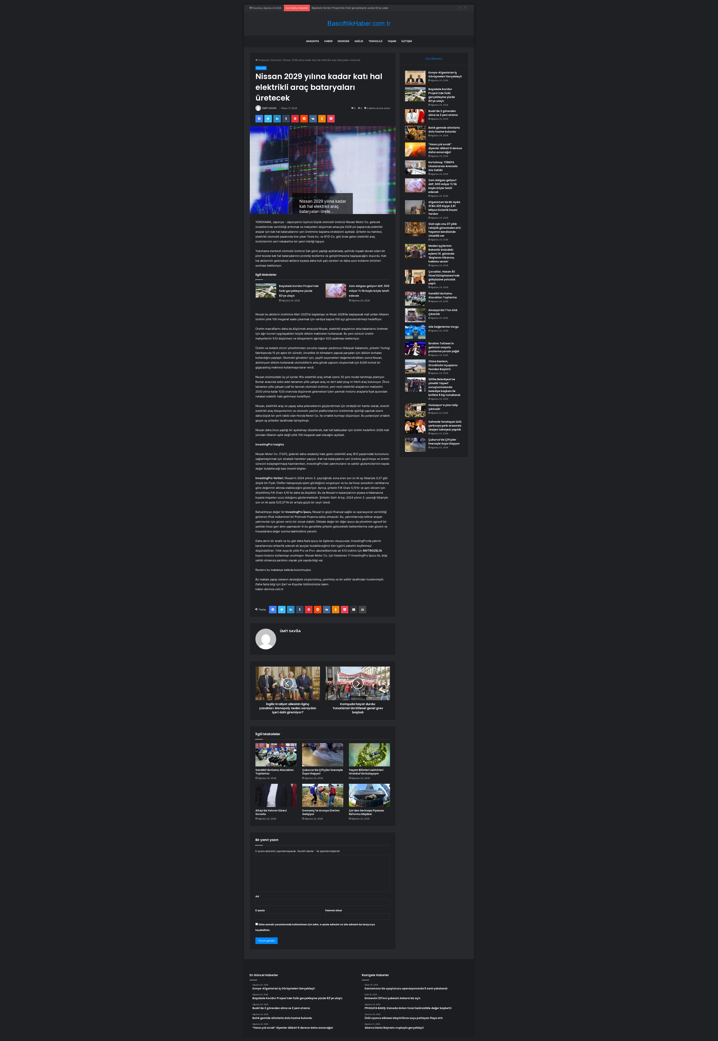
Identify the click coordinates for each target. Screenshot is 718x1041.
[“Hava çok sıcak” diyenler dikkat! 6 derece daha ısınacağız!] (415, 149)
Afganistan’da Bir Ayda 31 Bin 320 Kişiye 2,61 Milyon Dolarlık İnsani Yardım (444, 208)
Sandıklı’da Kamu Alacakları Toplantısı (274, 771)
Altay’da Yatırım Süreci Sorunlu (271, 812)
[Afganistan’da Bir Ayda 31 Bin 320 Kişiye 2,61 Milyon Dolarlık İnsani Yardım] (415, 207)
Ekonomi (343, 41)
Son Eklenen (434, 58)
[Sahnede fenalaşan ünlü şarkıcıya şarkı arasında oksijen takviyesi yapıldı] (415, 427)
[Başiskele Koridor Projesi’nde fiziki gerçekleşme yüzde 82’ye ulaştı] (266, 291)
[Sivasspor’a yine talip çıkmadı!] (415, 410)
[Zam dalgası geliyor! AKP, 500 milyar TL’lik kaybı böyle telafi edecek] (336, 291)
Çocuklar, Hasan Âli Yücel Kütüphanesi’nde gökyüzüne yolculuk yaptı (444, 277)
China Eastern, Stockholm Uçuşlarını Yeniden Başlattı (443, 365)
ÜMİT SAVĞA (269, 108)
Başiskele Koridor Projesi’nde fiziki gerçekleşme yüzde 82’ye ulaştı (299, 291)
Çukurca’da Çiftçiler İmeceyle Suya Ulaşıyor (322, 771)
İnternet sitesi (333, 910)
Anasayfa (312, 41)
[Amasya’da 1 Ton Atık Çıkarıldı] (415, 315)
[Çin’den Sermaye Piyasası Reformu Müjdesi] (369, 795)
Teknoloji (375, 41)
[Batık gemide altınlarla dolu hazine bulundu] (415, 133)
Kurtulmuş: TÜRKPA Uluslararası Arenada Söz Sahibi (443, 166)
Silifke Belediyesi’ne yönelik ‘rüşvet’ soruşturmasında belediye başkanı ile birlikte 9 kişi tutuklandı (444, 387)
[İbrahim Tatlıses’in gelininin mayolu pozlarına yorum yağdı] (415, 349)
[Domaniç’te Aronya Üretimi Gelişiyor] (322, 795)
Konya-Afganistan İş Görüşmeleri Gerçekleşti (445, 74)
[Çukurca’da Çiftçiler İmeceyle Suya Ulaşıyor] (322, 754)
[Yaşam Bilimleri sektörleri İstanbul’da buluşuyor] (369, 754)
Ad (258, 896)
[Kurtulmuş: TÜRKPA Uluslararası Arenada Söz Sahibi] (415, 167)
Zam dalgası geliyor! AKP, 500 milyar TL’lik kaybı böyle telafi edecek (369, 291)
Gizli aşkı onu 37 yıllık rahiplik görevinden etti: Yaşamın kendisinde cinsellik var (444, 230)
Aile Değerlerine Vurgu (443, 327)
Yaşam (392, 41)
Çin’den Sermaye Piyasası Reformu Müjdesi (366, 812)
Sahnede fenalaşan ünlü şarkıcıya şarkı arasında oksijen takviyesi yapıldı (444, 425)
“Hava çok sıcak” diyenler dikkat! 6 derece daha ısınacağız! (445, 148)
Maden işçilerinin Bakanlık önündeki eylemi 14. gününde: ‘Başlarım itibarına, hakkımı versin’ (441, 253)
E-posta (261, 910)
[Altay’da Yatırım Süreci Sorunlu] (276, 795)
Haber (328, 41)
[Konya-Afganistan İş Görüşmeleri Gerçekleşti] (415, 78)
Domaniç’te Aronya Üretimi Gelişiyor (321, 812)
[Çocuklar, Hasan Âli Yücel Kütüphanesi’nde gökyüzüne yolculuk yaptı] (415, 277)
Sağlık (359, 41)
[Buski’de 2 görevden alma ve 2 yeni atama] (415, 116)
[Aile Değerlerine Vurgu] (415, 332)
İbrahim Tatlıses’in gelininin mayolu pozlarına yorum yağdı (443, 347)
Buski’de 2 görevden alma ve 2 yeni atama (336, 7)
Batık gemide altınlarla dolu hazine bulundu (444, 129)
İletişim (406, 41)
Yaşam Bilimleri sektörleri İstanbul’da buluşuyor (366, 771)
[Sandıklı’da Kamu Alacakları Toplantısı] (276, 754)
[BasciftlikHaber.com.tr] (359, 23)
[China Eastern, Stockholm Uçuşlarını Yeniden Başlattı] (415, 366)
